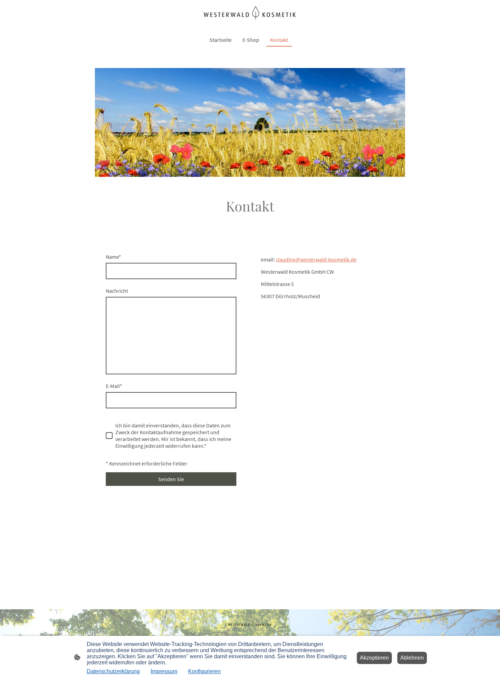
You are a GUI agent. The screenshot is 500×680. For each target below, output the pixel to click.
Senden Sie (171, 479)
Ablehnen (412, 658)
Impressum (164, 671)
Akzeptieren (374, 658)
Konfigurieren (204, 671)
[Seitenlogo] (250, 13)
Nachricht (117, 290)
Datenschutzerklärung (113, 671)
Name (113, 256)
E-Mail (114, 385)
